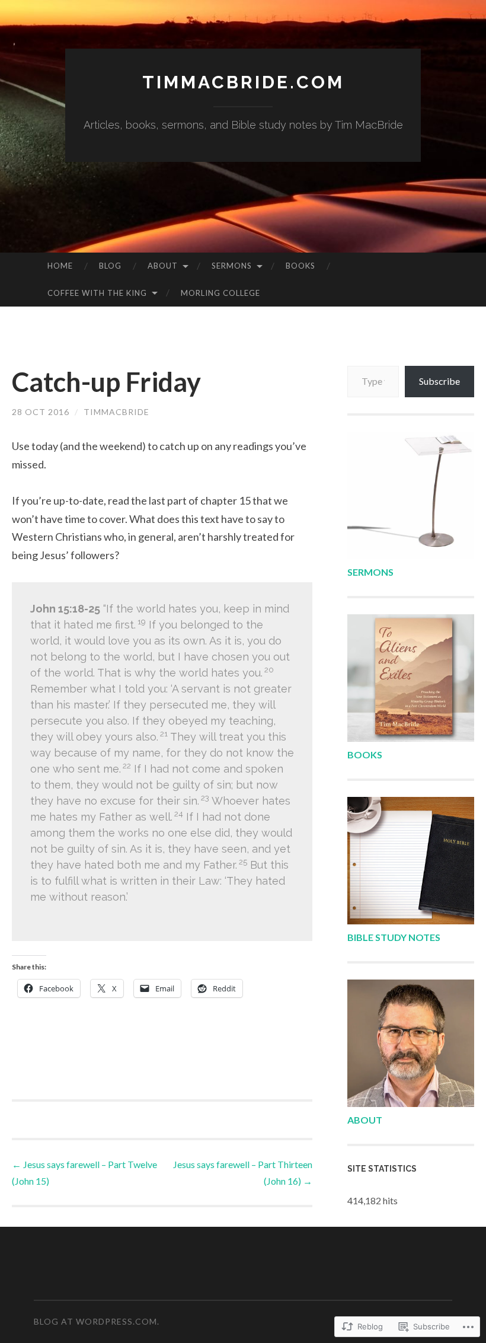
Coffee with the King (97, 293)
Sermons (232, 265)
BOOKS (364, 754)
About (163, 265)
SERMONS (370, 572)
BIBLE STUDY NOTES (393, 937)
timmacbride (116, 412)
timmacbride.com (243, 82)
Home (60, 265)
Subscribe (439, 381)
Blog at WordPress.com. (96, 1321)
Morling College (220, 293)
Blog (110, 265)
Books (300, 265)
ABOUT (364, 1119)
